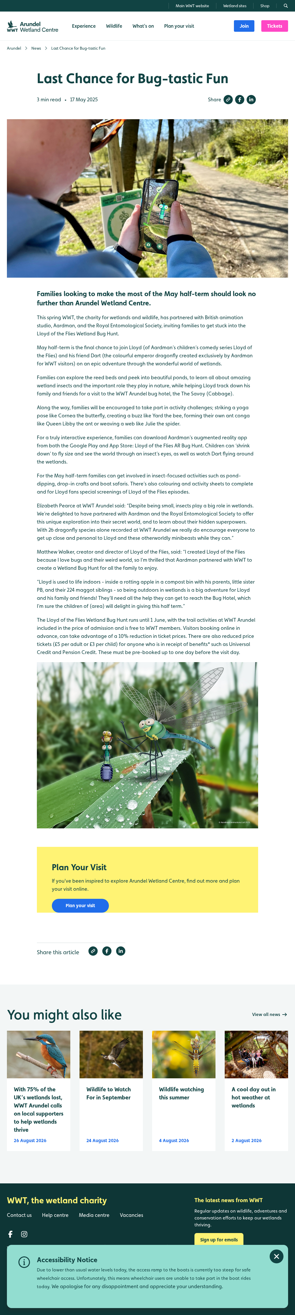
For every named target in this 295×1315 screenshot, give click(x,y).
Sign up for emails (219, 1240)
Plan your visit (80, 905)
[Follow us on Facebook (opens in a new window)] (10, 1234)
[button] (228, 99)
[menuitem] (244, 26)
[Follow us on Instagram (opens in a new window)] (24, 1234)
